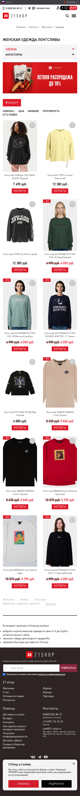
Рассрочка (9, 700)
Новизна (8, 111)
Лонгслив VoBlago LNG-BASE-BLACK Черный (20, 177)
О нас (6, 692)
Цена (21, 111)
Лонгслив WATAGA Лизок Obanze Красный (60, 492)
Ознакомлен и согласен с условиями (36, 674)
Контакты (8, 722)
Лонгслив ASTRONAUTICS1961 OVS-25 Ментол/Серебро (20, 335)
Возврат (7, 718)
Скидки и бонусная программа (14, 746)
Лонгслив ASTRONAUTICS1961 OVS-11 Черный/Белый (60, 571)
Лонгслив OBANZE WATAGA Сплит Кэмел (60, 414)
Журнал (47, 688)
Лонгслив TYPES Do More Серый (20, 254)
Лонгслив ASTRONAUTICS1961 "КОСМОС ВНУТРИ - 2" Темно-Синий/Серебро (60, 335)
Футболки (8, 599)
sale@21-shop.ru (52, 728)
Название (33, 111)
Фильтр (13, 102)
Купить (20, 191)
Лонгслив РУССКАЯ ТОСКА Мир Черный (20, 414)
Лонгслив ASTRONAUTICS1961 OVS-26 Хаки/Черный (60, 256)
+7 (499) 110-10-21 (53, 721)
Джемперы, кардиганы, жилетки (21, 603)
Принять (23, 783)
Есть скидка (10, 114)
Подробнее (56, 783)
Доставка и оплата (13, 714)
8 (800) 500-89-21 (14, 8)
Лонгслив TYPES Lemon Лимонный (60, 177)
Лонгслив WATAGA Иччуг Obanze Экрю (20, 571)
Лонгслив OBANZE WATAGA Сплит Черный (20, 492)
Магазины (8, 688)
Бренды (47, 692)
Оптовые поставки (13, 696)
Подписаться (68, 668)
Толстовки (40, 599)
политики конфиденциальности (51, 674)
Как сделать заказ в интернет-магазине (14, 728)
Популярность (51, 111)
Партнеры (48, 696)
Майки (24, 599)
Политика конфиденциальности (15, 735)
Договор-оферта (12, 740)
